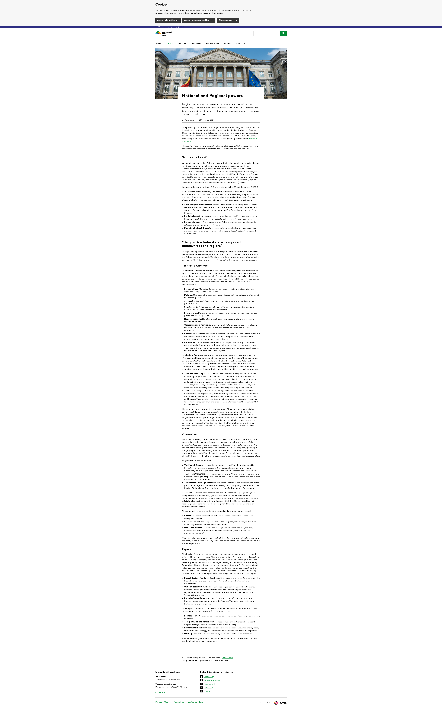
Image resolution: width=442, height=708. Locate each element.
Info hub (169, 43)
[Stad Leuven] (180, 27)
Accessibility (179, 702)
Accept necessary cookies (196, 20)
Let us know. (227, 657)
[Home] (163, 33)
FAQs (201, 702)
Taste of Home (212, 43)
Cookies (167, 702)
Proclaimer (192, 702)
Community (196, 43)
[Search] (283, 33)
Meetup (208, 691)
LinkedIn (209, 687)
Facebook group (212, 680)
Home (158, 43)
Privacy (158, 702)
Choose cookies (226, 20)
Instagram (210, 684)
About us (227, 43)
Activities (182, 43)
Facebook (209, 676)
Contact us (241, 43)
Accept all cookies (166, 20)
